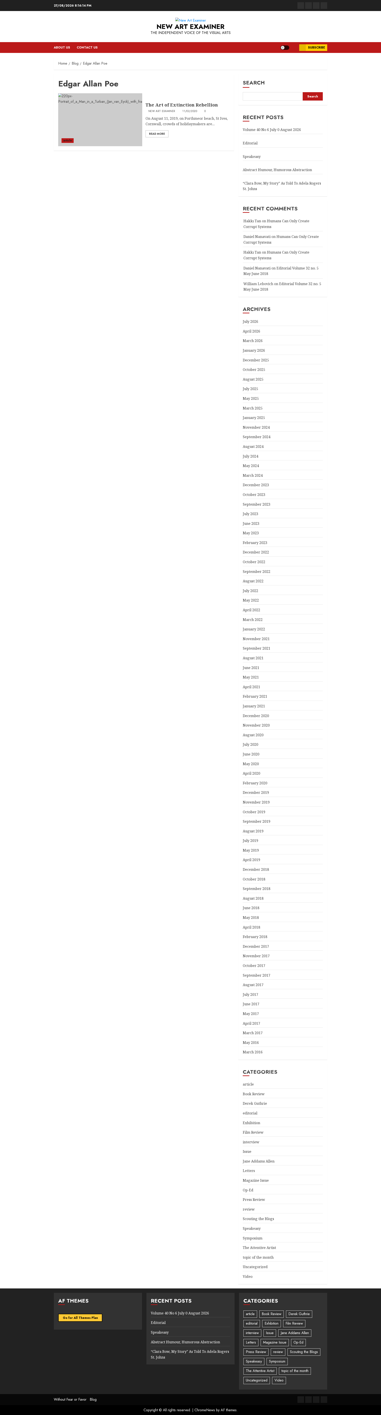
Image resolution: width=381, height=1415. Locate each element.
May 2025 (251, 398)
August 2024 (253, 446)
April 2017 (251, 1023)
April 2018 (251, 927)
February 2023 (255, 542)
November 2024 (256, 427)
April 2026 (251, 331)
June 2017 (251, 1004)
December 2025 (256, 360)
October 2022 (254, 561)
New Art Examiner (190, 26)
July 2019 (250, 840)
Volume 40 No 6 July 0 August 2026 (272, 129)
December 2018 (256, 869)
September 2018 (256, 888)
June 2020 (251, 754)
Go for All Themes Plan (80, 1318)
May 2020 (251, 763)
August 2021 (253, 658)
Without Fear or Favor (70, 1399)
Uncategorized (255, 1266)
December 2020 (256, 715)
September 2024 (256, 436)
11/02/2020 (189, 111)
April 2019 (251, 859)
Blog (93, 1399)
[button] (294, 47)
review (249, 1209)
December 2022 (256, 552)
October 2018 (254, 879)
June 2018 (251, 907)
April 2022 (251, 609)
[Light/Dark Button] (284, 47)
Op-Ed (248, 1190)
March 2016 (253, 1052)
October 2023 (254, 494)
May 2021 (251, 677)
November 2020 (256, 725)
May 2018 (251, 917)
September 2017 (256, 975)
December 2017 (256, 946)
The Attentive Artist (259, 1247)
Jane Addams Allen (259, 1161)
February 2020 (255, 783)
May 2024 (251, 465)
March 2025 (253, 408)
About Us (62, 47)
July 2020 (250, 744)
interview (251, 1142)
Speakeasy (252, 156)
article (67, 140)
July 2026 (250, 321)
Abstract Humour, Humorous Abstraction (277, 169)
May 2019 (251, 850)
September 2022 (256, 571)
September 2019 (256, 821)
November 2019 (256, 802)
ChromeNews (204, 1410)
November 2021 (256, 638)
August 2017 (253, 984)
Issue (247, 1151)
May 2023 (251, 533)
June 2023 (251, 523)
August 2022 (253, 581)
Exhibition (251, 1122)
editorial (250, 1113)
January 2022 (254, 629)
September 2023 (256, 504)
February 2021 (255, 696)
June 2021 (251, 667)
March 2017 (253, 1032)
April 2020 (251, 773)
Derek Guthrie (255, 1103)
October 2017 (254, 965)
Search (254, 82)
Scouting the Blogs (258, 1218)
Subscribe (316, 47)
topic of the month (258, 1257)
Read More (157, 134)
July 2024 (250, 456)
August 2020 (253, 735)
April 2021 (251, 686)
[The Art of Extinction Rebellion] (100, 119)
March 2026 (253, 340)
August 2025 (253, 379)
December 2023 (256, 484)
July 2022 (250, 590)
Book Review (254, 1094)
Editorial (250, 143)
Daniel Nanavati (257, 236)
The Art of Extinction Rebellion (182, 105)
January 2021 (254, 706)
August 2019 (253, 831)
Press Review (254, 1199)
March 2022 (253, 619)
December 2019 (256, 792)
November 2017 (256, 955)
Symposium (252, 1238)
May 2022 (251, 600)
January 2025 (254, 417)
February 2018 (255, 936)
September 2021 (256, 648)
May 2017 (251, 1013)
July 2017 (250, 994)
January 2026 (254, 350)
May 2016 (251, 1042)
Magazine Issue (256, 1180)
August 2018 (253, 898)
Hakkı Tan (252, 221)
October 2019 (254, 811)
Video (247, 1276)
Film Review (253, 1132)
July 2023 (250, 513)
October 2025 (254, 369)
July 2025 (250, 388)
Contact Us (87, 47)
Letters (249, 1170)
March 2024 (253, 475)
